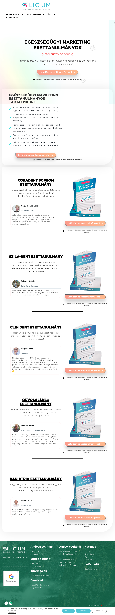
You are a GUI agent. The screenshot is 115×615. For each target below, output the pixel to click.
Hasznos (10, 17)
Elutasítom (83, 611)
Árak (50, 14)
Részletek (12, 613)
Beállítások (99, 611)
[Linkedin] (10, 603)
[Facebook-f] (6, 603)
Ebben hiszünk (13, 14)
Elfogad (68, 611)
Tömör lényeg (34, 14)
